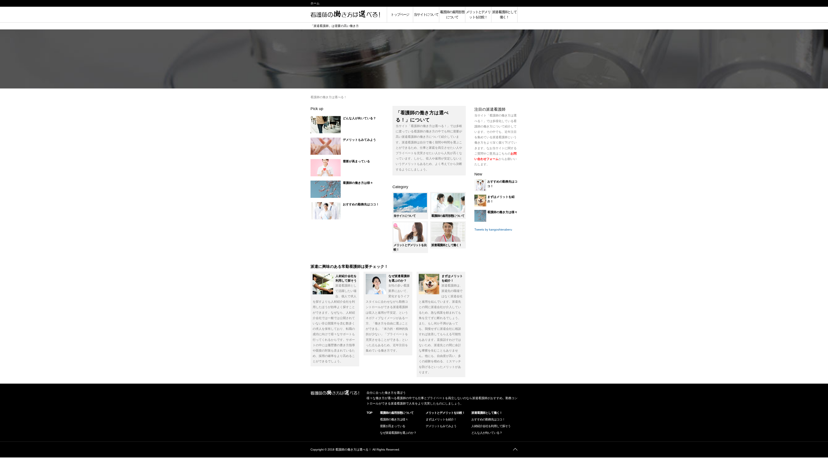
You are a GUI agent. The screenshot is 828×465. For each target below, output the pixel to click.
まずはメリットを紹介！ (441, 419)
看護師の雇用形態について (452, 14)
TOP (369, 412)
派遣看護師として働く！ (504, 14)
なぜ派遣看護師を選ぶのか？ (398, 432)
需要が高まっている (356, 161)
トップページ (400, 14)
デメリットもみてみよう (359, 139)
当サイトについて (426, 14)
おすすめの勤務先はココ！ (361, 204)
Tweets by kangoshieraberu (493, 229)
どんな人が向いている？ (359, 118)
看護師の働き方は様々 (358, 182)
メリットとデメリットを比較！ (478, 14)
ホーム (315, 3)
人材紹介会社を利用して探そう (491, 426)
